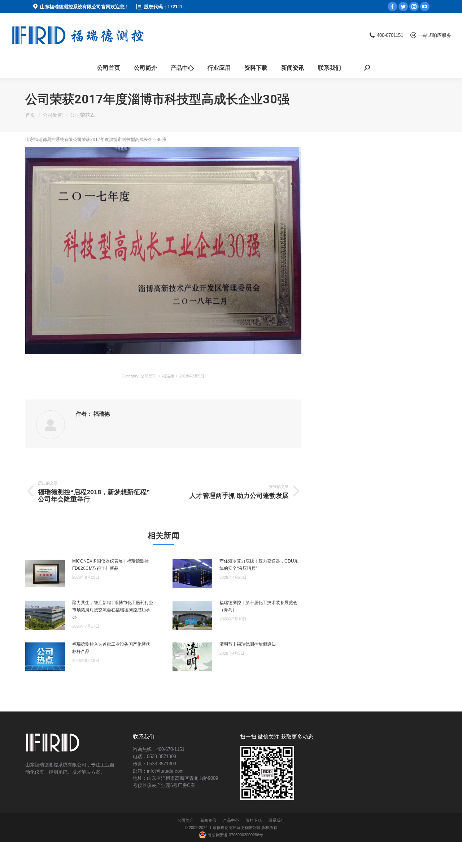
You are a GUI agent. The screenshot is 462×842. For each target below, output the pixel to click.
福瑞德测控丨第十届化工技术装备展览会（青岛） (258, 606)
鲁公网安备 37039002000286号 (235, 835)
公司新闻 (149, 376)
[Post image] (45, 573)
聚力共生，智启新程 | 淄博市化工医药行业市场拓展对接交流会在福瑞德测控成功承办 (112, 610)
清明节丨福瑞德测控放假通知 (247, 644)
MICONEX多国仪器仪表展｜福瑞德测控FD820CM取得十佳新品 (110, 565)
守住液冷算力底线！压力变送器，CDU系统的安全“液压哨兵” (258, 565)
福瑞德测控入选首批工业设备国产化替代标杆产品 (111, 648)
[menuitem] (108, 67)
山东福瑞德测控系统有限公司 (234, 827)
